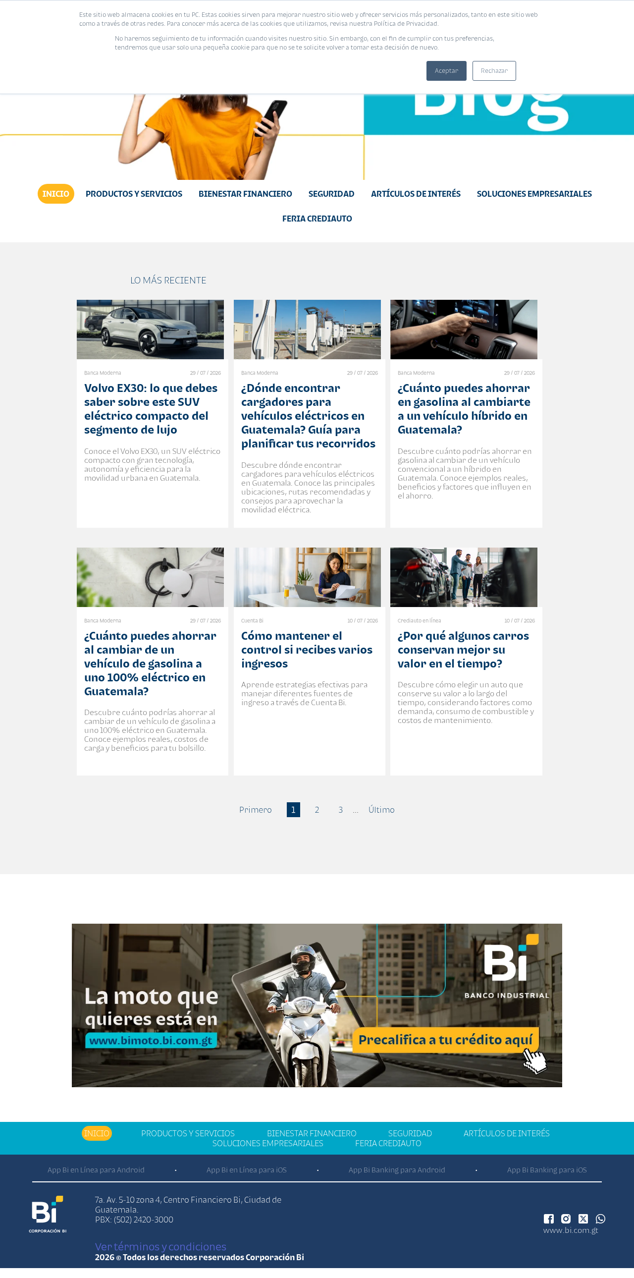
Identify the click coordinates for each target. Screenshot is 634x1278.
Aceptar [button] (446, 70)
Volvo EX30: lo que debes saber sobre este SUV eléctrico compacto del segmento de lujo (150, 408)
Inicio (56, 194)
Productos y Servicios (134, 194)
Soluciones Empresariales (534, 194)
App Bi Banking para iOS (547, 1170)
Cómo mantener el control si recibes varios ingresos (306, 649)
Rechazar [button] (494, 70)
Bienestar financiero (245, 194)
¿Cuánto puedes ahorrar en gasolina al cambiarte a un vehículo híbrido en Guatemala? (464, 408)
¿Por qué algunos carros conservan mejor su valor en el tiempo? (463, 649)
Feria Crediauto (317, 218)
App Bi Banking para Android (397, 1170)
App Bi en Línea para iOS (247, 1170)
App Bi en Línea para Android (96, 1170)
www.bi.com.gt (570, 1229)
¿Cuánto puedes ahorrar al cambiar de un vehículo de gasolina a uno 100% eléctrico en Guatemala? (150, 663)
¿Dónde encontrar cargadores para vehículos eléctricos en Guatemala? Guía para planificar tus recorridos (308, 415)
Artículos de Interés (416, 194)
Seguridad (332, 194)
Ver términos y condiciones (160, 1246)
